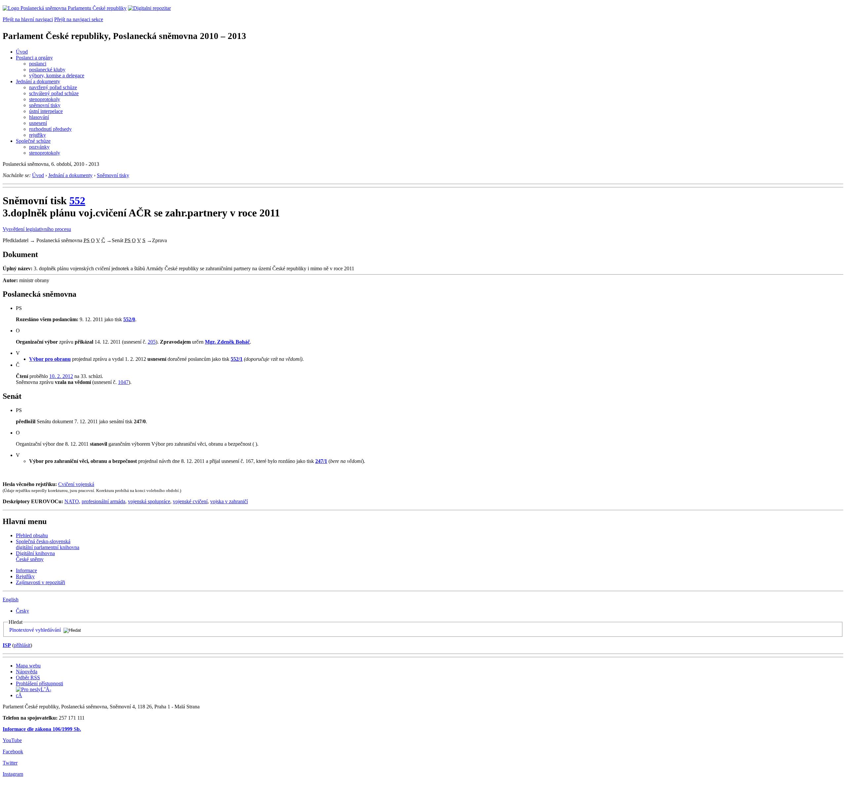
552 (77, 201)
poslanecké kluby (47, 69)
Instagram (13, 774)
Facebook (13, 751)
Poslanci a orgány (34, 57)
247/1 (321, 461)
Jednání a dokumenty (38, 81)
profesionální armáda (103, 501)
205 (152, 342)
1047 (123, 382)
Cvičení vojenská (76, 484)
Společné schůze (33, 141)
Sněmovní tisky (113, 175)
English (11, 599)
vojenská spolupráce (149, 501)
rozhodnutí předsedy (50, 129)
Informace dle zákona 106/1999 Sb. (42, 729)
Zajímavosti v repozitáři (40, 582)
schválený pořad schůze (54, 93)
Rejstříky (25, 576)
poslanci (37, 63)
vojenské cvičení (190, 501)
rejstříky (37, 135)
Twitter (10, 763)
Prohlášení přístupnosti (39, 683)
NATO (71, 501)
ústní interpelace (46, 111)
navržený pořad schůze (53, 87)
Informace (26, 570)
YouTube (12, 740)
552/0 (129, 319)
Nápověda (26, 671)
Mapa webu (28, 665)
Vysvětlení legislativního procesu (37, 229)
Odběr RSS (28, 677)
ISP (7, 645)
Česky (22, 611)
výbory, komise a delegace (56, 75)
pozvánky (39, 147)
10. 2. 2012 (61, 376)
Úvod (22, 52)
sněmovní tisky (44, 105)
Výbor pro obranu (50, 359)
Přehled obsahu (32, 535)
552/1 (237, 359)
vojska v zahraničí (229, 501)
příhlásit (22, 645)
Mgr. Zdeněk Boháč (227, 342)
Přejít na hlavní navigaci (28, 19)
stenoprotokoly (44, 99)
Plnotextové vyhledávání (35, 630)
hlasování (39, 117)
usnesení (38, 123)
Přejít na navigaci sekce (78, 19)
